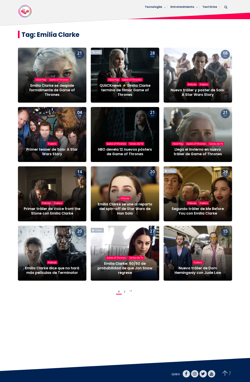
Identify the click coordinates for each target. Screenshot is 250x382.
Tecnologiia (153, 7)
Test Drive (209, 7)
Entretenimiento (182, 7)
